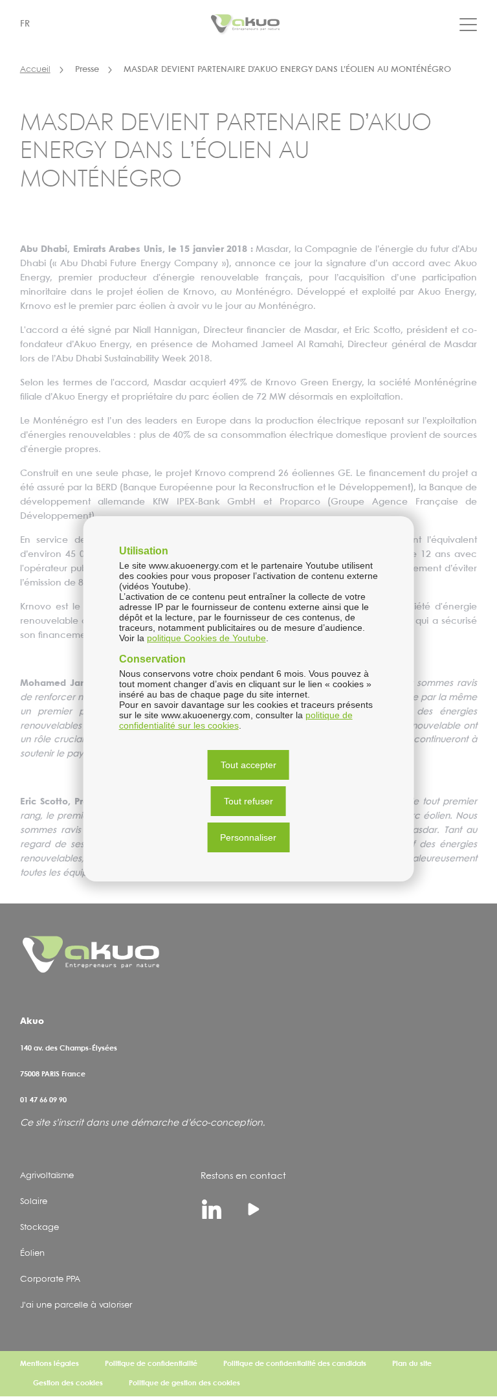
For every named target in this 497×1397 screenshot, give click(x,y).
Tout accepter (248, 765)
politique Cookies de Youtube (206, 638)
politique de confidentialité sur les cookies (236, 720)
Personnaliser (248, 837)
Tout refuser (248, 801)
